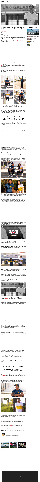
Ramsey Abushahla (3, 32)
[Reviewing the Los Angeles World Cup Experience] (13, 445)
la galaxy (7, 430)
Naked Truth (29, 1)
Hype (17, 1)
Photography (2, 31)
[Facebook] (6, 436)
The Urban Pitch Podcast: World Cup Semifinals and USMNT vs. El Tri (34, 41)
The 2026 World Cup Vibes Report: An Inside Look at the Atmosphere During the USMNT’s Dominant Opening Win (21, 449)
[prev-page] (1, 450)
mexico (21, 430)
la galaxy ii (10, 430)
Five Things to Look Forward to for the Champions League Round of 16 (32, 33)
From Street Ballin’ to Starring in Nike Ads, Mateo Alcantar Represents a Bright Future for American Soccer (4, 449)
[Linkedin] (8, 436)
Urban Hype (11, 447)
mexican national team (18, 430)
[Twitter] (9, 436)
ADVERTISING (19, 473)
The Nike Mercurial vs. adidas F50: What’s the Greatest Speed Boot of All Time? (34, 39)
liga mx (12, 430)
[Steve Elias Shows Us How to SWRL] (28, 45)
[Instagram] (7, 436)
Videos (2, 447)
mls (23, 430)
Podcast (26, 1)
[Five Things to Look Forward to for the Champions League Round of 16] (33, 32)
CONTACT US (24, 473)
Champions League (8, 128)
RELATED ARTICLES (13, 440)
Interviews (23, 1)
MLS (13, 350)
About (33, 1)
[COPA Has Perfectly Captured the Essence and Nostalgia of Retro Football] (28, 36)
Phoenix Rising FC (7, 298)
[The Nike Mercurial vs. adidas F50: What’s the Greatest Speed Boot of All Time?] (28, 39)
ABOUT (16, 473)
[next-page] (2, 450)
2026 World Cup (14, 1)
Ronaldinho (3, 375)
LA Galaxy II (17, 40)
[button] (37, 1)
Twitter (14, 425)
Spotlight (5, 31)
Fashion (20, 1)
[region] (20, 14)
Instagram (11, 425)
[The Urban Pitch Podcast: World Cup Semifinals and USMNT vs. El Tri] (28, 42)
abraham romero (4, 430)
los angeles (15, 430)
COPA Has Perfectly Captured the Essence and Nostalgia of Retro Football (34, 36)
